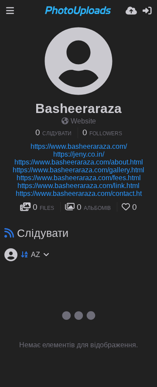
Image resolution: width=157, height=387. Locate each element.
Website (83, 121)
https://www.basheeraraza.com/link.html (78, 185)
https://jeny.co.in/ (78, 154)
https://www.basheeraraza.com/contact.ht (79, 193)
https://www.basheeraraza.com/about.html (78, 162)
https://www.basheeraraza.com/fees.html (79, 178)
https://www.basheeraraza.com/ (79, 146)
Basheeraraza (78, 108)
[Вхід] (147, 11)
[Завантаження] (131, 11)
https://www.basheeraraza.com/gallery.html (78, 170)
